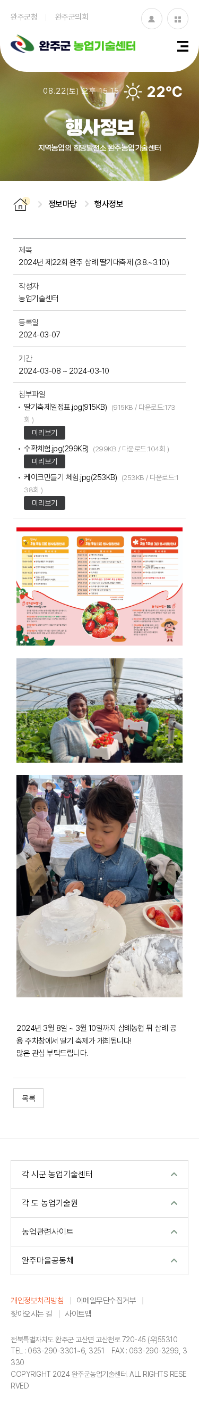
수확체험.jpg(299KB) (96, 448)
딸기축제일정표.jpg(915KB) (99, 412)
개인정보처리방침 (37, 1300)
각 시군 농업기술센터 (57, 1174)
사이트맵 (78, 1313)
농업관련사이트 (48, 1231)
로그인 (151, 18)
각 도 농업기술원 (50, 1203)
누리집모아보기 (177, 18)
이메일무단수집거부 (106, 1300)
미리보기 (44, 432)
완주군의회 (72, 16)
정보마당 (62, 204)
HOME (21, 204)
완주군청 (24, 16)
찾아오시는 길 (32, 1313)
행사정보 (108, 204)
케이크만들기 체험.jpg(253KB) (101, 483)
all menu (182, 46)
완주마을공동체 (48, 1260)
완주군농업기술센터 (73, 45)
